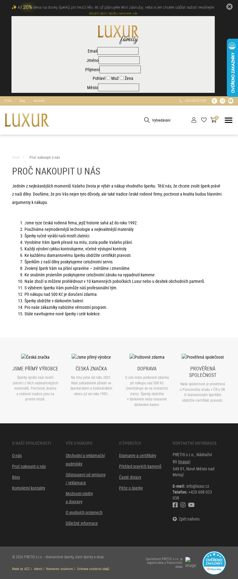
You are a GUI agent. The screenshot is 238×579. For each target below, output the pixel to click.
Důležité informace (82, 523)
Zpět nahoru (188, 519)
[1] (147, 120)
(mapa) (184, 461)
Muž (114, 78)
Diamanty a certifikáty (137, 455)
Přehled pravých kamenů (140, 466)
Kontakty (39, 101)
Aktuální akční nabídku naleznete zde (113, 13)
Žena (128, 78)
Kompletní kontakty (28, 488)
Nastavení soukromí (59, 569)
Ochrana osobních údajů (93, 569)
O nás (8, 101)
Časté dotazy (130, 477)
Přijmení (92, 69)
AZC (27, 569)
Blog (22, 101)
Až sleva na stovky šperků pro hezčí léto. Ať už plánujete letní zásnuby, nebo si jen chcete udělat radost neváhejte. (116, 7)
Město (92, 87)
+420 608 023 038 (194, 101)
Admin (38, 569)
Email (92, 51)
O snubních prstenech (84, 512)
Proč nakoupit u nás (44, 157)
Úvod (16, 157)
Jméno (92, 60)
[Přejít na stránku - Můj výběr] (206, 120)
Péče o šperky (131, 488)
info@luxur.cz (197, 486)
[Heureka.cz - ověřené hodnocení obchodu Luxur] (214, 562)
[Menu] (228, 120)
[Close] (229, 6)
